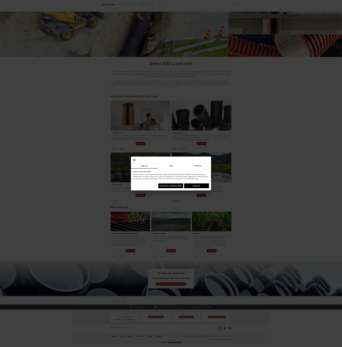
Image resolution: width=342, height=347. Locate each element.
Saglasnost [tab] (144, 166)
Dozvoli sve (196, 186)
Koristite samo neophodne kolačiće (171, 186)
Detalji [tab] (171, 166)
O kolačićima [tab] (198, 166)
